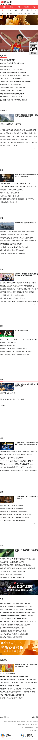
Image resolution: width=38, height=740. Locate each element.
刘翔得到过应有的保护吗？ (7, 345)
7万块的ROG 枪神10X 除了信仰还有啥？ (11, 458)
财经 (11, 7)
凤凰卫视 (26, 7)
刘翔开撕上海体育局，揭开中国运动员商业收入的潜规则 (16, 351)
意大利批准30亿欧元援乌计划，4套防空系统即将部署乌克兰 (17, 232)
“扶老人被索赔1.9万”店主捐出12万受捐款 (12, 94)
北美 (11, 13)
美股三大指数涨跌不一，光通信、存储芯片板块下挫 (15, 183)
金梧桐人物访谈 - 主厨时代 (7, 393)
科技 (19, 7)
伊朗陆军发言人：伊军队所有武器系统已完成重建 (14, 235)
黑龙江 (29, 13)
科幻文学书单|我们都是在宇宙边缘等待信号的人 (14, 511)
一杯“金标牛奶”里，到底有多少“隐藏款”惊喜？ (13, 571)
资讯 (3, 7)
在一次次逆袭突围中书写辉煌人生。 (10, 628)
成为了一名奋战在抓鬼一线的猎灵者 (10, 618)
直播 (3, 10)
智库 (16, 10)
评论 (9, 10)
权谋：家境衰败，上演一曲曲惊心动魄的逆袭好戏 (14, 622)
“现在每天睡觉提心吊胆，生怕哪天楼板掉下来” (13, 87)
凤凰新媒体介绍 (4, 717)
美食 (1, 379)
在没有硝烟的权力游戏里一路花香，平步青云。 (13, 615)
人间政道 (24, 618)
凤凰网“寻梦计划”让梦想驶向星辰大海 (11, 574)
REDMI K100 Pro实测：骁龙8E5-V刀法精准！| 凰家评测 (16, 461)
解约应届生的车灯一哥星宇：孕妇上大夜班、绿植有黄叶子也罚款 (18, 136)
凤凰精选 (3, 110)
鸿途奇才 (27, 625)
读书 (1, 492)
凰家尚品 (3, 660)
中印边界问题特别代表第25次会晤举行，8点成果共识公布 (16, 238)
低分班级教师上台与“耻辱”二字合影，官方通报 (13, 100)
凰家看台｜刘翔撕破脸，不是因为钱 (10, 124)
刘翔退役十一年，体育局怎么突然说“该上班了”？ (14, 348)
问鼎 (33, 612)
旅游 (1, 269)
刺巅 (24, 631)
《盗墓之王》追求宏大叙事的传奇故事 (11, 631)
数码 (28, 10)
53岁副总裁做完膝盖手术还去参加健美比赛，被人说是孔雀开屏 (18, 130)
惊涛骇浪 (30, 615)
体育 (1, 326)
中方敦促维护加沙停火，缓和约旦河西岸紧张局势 (14, 247)
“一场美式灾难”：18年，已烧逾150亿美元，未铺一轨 (15, 81)
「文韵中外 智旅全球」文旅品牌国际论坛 (12, 295)
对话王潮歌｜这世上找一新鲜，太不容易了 (12, 505)
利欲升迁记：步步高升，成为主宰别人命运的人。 (14, 606)
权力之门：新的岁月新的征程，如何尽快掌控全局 (14, 634)
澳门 (3, 13)
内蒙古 (20, 13)
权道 (23, 628)
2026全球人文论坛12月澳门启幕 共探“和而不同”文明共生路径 (17, 559)
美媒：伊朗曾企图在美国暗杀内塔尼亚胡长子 (13, 250)
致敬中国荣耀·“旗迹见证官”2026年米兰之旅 (12, 298)
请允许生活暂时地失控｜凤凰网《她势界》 (12, 562)
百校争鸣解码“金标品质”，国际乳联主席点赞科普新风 (15, 565)
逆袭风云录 (33, 622)
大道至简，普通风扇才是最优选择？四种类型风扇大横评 (16, 467)
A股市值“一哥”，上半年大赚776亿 (9, 193)
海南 (34, 13)
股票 (22, 10)
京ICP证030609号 (27, 727)
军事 (1, 218)
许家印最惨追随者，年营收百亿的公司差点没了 (13, 139)
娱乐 (34, 7)
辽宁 (15, 13)
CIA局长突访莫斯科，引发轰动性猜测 (10, 78)
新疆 (25, 13)
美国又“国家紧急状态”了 (7, 66)
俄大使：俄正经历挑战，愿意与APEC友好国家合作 (14, 75)
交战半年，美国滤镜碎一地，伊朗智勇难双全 (13, 63)
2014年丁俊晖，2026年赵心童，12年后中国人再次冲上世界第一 (18, 339)
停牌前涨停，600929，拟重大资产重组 (11, 190)
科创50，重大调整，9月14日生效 (9, 196)
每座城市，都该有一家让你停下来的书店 (11, 508)
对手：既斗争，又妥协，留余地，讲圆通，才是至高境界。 (17, 609)
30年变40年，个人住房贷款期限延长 (10, 84)
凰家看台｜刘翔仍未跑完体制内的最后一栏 (13, 50)
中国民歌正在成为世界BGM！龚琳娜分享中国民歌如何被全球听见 (19, 301)
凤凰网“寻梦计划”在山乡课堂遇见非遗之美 (12, 577)
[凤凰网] (6, 4)
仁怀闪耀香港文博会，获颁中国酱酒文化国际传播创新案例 (17, 292)
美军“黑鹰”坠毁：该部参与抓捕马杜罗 (11, 244)
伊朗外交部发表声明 (7, 60)
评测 (35, 10)
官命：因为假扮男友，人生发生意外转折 (11, 603)
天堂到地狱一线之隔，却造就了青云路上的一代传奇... (15, 612)
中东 (7, 13)
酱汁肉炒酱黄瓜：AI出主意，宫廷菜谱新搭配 (13, 399)
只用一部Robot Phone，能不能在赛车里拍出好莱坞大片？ (17, 464)
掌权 (31, 606)
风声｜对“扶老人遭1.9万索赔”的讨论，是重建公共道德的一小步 (18, 133)
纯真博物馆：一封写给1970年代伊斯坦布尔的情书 (14, 517)
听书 (1, 599)
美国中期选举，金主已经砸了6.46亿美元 (11, 69)
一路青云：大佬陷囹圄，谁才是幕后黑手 (11, 625)
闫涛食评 (2, 405)
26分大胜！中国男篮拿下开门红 (9, 342)
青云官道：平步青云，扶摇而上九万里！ (11, 637)
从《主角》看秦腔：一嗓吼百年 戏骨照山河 (12, 521)
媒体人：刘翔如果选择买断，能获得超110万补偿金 (14, 355)
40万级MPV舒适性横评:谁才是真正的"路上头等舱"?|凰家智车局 (18, 470)
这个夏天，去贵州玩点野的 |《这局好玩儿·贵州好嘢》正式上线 (18, 283)
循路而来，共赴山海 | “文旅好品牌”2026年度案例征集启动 (17, 286)
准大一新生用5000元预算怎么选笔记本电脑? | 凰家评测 (16, 455)
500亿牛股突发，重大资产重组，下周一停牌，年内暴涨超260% (18, 187)
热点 (1, 56)
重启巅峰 (27, 603)
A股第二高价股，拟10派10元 (8, 202)
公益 (1, 545)
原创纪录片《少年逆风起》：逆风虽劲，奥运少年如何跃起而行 (18, 568)
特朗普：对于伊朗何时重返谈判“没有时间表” (12, 253)
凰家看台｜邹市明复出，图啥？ (9, 145)
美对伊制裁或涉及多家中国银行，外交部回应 (13, 72)
